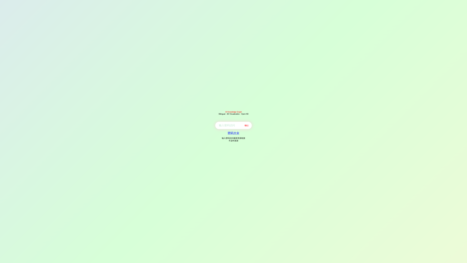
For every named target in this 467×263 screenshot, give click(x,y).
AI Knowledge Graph (233, 112)
